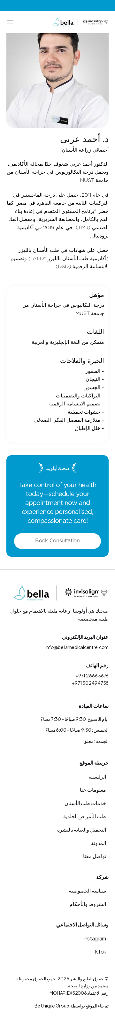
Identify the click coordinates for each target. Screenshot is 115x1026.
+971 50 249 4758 (90, 682)
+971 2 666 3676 (92, 675)
